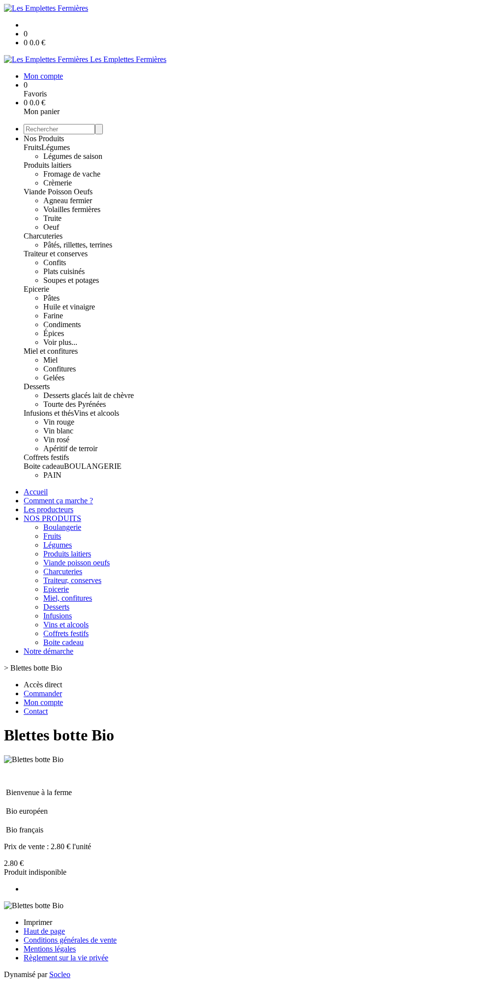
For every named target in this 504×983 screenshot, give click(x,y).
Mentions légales (50, 949)
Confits (54, 262)
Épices (53, 333)
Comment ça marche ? (58, 500)
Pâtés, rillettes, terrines (77, 245)
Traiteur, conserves (72, 580)
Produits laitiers (47, 165)
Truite (52, 218)
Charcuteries (43, 236)
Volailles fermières (71, 209)
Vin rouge (58, 422)
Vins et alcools (96, 413)
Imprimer (38, 922)
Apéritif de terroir (70, 448)
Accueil (36, 492)
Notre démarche (48, 651)
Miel (50, 360)
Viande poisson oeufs (76, 562)
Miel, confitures (67, 598)
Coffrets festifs (46, 457)
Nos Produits (44, 138)
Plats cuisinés (64, 271)
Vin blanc (58, 431)
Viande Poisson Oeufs (58, 191)
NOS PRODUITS (52, 518)
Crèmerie (57, 183)
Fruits (32, 147)
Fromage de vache (71, 174)
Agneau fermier (67, 200)
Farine (53, 315)
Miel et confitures (51, 351)
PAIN (52, 475)
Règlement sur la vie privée (66, 957)
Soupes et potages (71, 280)
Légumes (55, 147)
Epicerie (36, 289)
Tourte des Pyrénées (74, 404)
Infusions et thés (49, 413)
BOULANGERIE (93, 466)
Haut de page (44, 931)
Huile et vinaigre (69, 307)
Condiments (62, 324)
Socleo (59, 974)
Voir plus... (60, 342)
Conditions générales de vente (70, 940)
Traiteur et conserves (56, 253)
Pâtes (51, 298)
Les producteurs (48, 509)
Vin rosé (56, 439)
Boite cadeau (44, 466)
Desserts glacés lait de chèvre (88, 395)
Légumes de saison (72, 156)
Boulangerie (62, 527)
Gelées (53, 377)
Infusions (57, 616)
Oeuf (51, 227)
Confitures (59, 369)
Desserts (37, 386)
